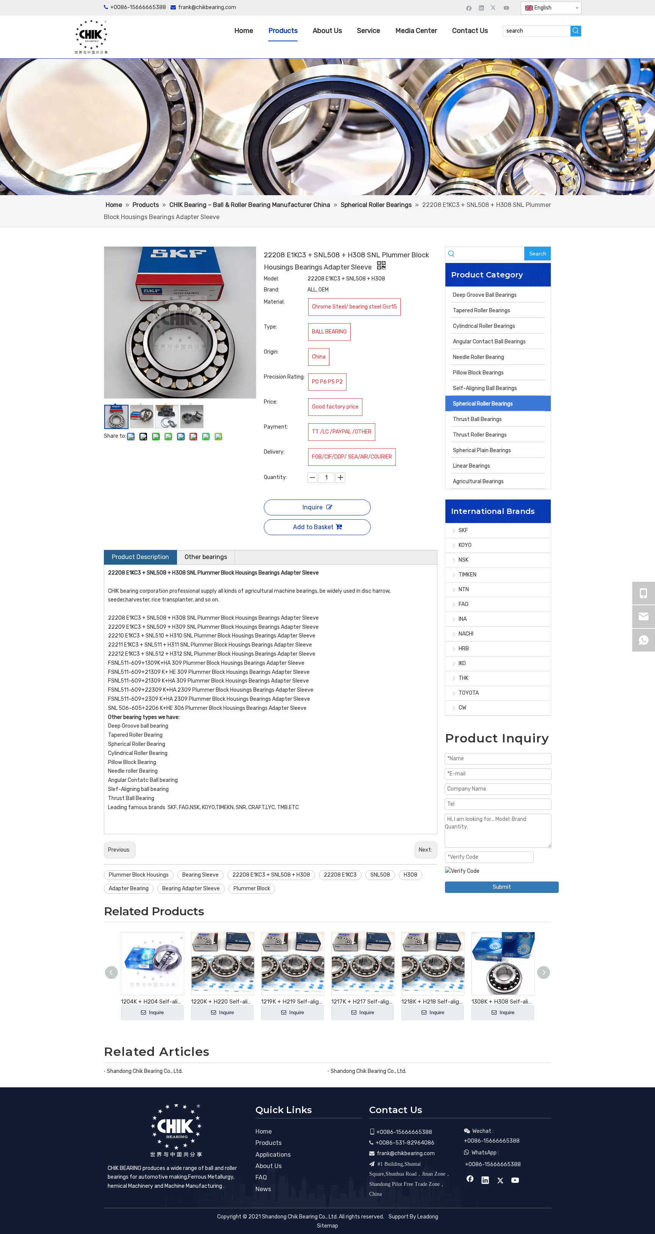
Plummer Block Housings (139, 875)
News (263, 1189)
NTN (464, 589)
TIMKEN (467, 575)
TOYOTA (469, 693)
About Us (268, 1166)
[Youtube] (506, 8)
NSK (464, 560)
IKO (462, 663)
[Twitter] (494, 8)
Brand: (271, 290)
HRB (464, 648)
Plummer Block (251, 888)
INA (463, 619)
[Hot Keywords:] (575, 31)
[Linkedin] (481, 8)
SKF (463, 530)
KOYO (465, 545)
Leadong (427, 1217)
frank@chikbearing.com (207, 7)
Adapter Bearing (129, 888)
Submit (502, 887)
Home (263, 1131)
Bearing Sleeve (200, 875)
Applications (273, 1154)
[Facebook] (469, 8)
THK (464, 678)
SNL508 (380, 875)
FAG (464, 604)
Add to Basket (313, 527)
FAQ (261, 1177)
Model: (271, 279)
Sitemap (327, 1226)
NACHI (466, 634)
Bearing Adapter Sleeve (191, 888)
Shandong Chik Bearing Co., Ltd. (145, 1071)
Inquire (312, 507)
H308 (410, 875)
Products (268, 1142)
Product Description (140, 557)
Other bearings (206, 557)
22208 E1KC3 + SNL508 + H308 (271, 875)
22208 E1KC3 (340, 875)
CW (462, 708)
